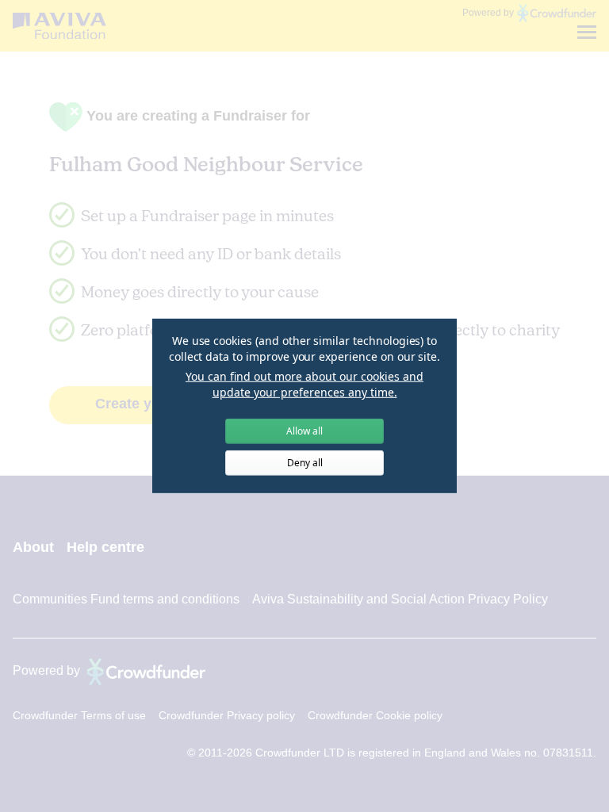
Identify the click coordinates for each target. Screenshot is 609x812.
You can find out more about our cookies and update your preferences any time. (304, 384)
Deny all (305, 462)
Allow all (304, 431)
